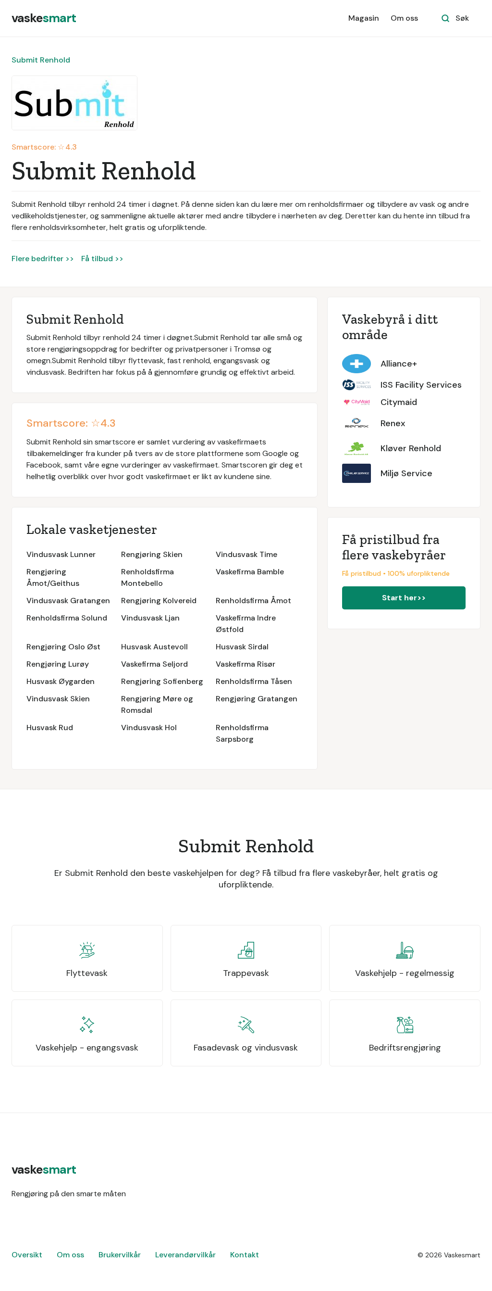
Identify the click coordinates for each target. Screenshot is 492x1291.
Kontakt (244, 1255)
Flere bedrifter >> (43, 258)
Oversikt (27, 1255)
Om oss (404, 18)
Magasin (363, 18)
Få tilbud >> (102, 258)
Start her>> (404, 598)
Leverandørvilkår (185, 1255)
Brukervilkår (119, 1255)
